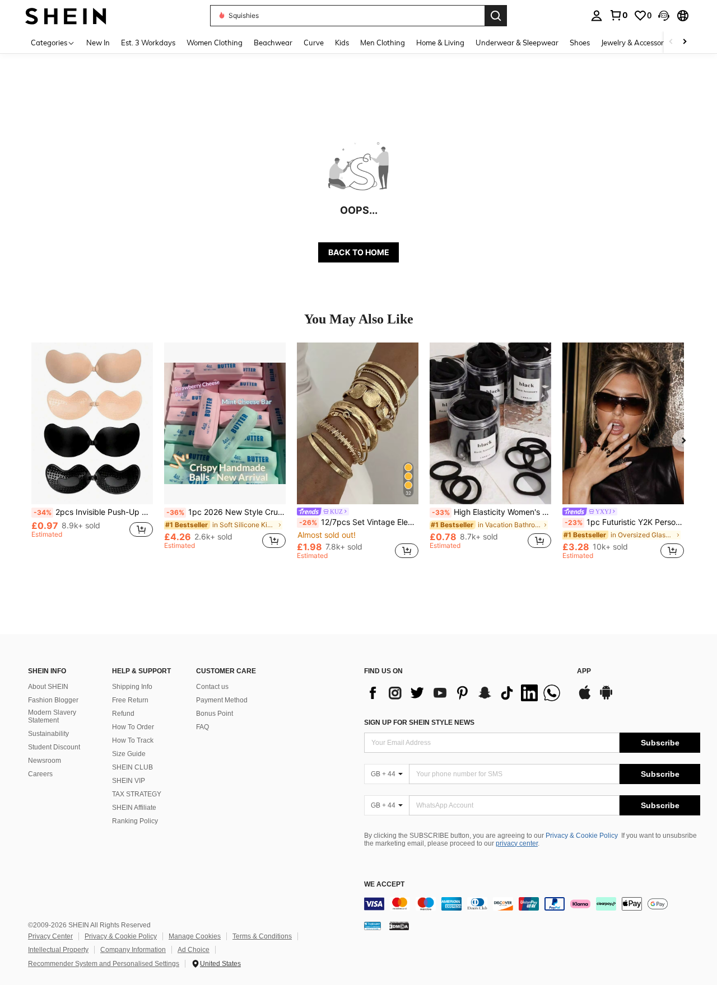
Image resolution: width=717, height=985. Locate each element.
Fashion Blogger (53, 700)
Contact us (212, 687)
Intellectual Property (58, 950)
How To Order (133, 727)
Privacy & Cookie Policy (582, 835)
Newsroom (44, 760)
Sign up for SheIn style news (419, 722)
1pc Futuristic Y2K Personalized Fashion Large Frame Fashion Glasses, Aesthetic (624, 522)
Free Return (130, 700)
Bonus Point (214, 713)
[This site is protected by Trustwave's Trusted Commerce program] (372, 926)
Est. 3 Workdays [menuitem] (148, 42)
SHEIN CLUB (132, 767)
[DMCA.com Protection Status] (399, 926)
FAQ (202, 727)
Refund (123, 713)
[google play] (606, 698)
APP (584, 671)
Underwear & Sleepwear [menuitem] (517, 42)
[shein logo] (65, 15)
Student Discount (54, 747)
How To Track (132, 740)
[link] (618, 15)
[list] (465, 692)
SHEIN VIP (128, 781)
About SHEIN (48, 687)
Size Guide (129, 754)
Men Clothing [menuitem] (382, 42)
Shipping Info (132, 687)
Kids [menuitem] (342, 42)
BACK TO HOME (358, 252)
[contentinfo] (532, 904)
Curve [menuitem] (314, 42)
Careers (40, 774)
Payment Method (222, 700)
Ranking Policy (135, 821)
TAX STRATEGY (136, 794)
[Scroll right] (684, 42)
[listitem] (92, 451)
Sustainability (48, 734)
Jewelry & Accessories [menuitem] (637, 42)
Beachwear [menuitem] (273, 42)
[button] (664, 15)
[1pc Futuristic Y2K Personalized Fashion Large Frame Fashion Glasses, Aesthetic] (623, 423)
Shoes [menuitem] (580, 42)
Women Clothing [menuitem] (215, 42)
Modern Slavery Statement (52, 716)
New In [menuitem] (98, 42)
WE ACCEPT (384, 884)
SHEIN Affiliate (134, 808)
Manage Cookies (195, 936)
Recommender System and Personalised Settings (103, 964)
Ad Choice (193, 950)
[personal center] (596, 15)
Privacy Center (50, 936)
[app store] (585, 698)
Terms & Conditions (262, 936)
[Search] (496, 15)
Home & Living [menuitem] (440, 42)
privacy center (517, 843)
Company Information (133, 950)
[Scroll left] (671, 42)
